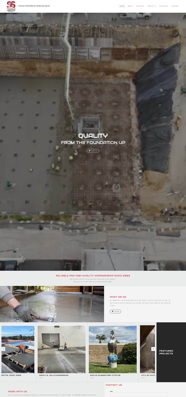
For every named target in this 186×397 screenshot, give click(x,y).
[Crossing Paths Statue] (130, 352)
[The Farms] (79, 352)
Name (111, 391)
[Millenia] (28, 352)
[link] (122, 6)
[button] (93, 151)
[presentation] (3, 349)
